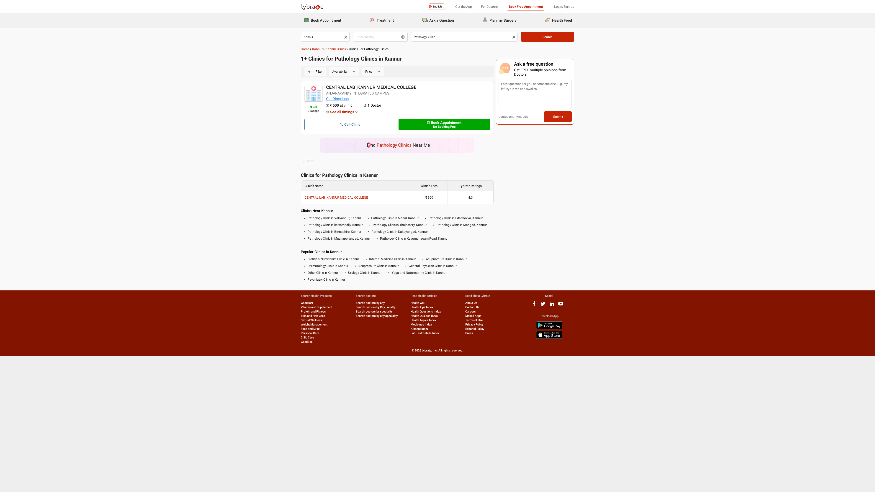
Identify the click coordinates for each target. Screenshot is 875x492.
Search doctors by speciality (374, 311)
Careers (470, 311)
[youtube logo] (561, 305)
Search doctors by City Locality (376, 307)
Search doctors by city (370, 303)
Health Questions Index (426, 311)
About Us (471, 303)
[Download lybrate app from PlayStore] (549, 328)
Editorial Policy (474, 329)
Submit (558, 116)
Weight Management (314, 324)
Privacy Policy (474, 324)
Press (469, 333)
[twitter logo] (543, 305)
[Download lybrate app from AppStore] (549, 338)
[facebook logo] (534, 305)
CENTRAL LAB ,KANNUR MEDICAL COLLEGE (371, 87)
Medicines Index (421, 324)
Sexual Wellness (311, 320)
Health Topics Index (423, 320)
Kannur (317, 49)
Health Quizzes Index (424, 316)
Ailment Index (420, 329)
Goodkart (307, 303)
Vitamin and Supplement (316, 307)
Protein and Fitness (313, 311)
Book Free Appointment (526, 6)
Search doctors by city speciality (377, 316)
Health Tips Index (422, 307)
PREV (310, 161)
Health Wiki (418, 303)
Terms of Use (474, 320)
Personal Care (310, 333)
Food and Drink (310, 329)
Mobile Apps (473, 316)
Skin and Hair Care (313, 316)
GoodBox (307, 341)
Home (305, 49)
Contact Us (472, 307)
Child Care (307, 337)
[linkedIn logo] (552, 305)
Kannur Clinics (336, 49)
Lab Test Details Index (425, 333)
